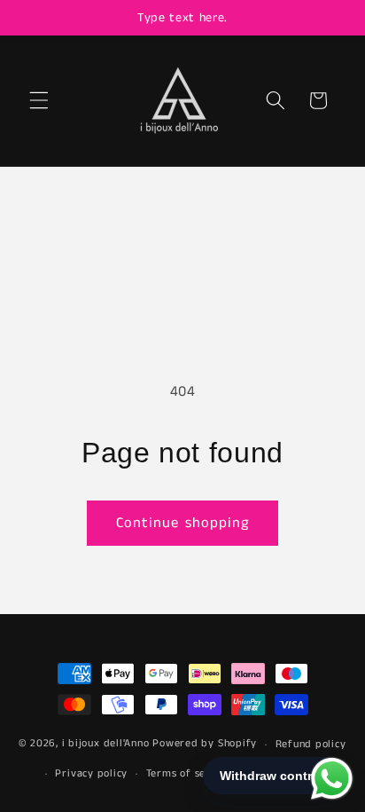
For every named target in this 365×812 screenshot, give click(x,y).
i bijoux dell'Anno (107, 744)
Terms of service (188, 773)
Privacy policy (91, 773)
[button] (39, 100)
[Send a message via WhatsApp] (331, 778)
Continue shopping (183, 523)
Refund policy (311, 744)
